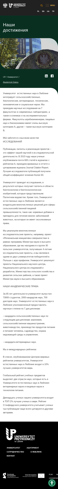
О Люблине (36, 452)
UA (48, 11)
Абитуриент (33, 448)
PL (38, 11)
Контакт (11, 456)
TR (53, 11)
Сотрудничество (15, 452)
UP (4, 77)
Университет (12, 77)
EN (43, 11)
